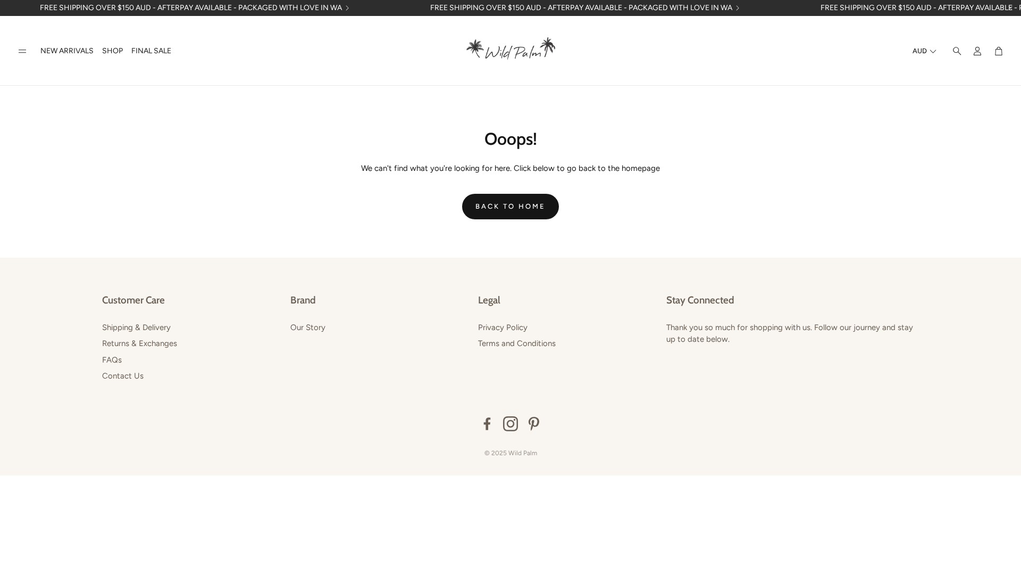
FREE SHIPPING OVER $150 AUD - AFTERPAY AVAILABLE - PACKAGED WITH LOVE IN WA (191, 8)
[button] (22, 51)
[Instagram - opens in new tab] (510, 423)
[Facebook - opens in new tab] (487, 423)
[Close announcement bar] (1010, 8)
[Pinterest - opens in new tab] (533, 423)
